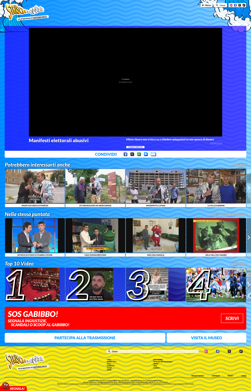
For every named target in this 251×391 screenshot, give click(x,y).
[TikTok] (244, 5)
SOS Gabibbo (158, 359)
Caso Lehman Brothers (95, 255)
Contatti (156, 368)
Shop (155, 366)
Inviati (109, 368)
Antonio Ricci (111, 362)
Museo (156, 364)
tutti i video (238, 263)
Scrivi (232, 318)
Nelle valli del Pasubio (216, 255)
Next (249, 188)
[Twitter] (239, 5)
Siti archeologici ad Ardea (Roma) (95, 205)
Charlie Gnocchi (135, 147)
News (109, 364)
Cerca (222, 5)
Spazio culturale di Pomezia (35, 205)
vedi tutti (240, 164)
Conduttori (111, 366)
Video (109, 359)
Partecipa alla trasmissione (84, 337)
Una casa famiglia (155, 255)
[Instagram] (231, 5)
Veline (109, 370)
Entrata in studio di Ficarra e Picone (34, 255)
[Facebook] (235, 5)
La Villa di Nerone (216, 205)
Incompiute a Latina (155, 205)
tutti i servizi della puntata (228, 214)
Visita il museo (206, 337)
